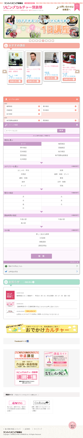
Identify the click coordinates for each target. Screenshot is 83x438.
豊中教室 (46, 106)
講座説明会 (42, 245)
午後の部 (61, 219)
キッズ (23, 185)
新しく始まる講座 (42, 234)
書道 (61, 178)
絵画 (61, 170)
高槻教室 (9, 110)
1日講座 (42, 238)
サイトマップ (38, 429)
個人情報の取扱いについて (13, 429)
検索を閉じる (73, 262)
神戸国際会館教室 (12, 120)
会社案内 (27, 429)
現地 (61, 185)
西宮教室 (46, 120)
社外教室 (23, 159)
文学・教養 (61, 182)
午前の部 (23, 219)
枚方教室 (9, 114)
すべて (23, 144)
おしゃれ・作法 (23, 170)
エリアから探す (14, 99)
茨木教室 (46, 110)
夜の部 (23, 223)
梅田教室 (9, 106)
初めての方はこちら (15, 266)
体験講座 (42, 242)
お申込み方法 (13, 271)
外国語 (23, 174)
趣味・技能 (23, 178)
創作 (23, 182)
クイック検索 (13, 125)
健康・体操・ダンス (61, 174)
